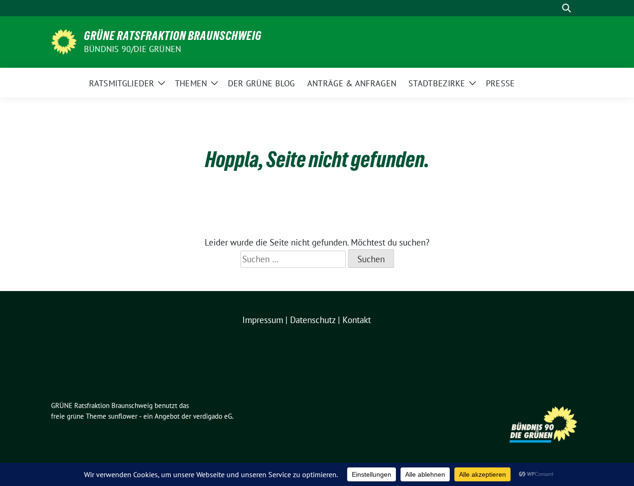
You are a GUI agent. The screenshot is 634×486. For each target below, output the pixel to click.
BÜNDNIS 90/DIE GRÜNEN (132, 49)
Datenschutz (313, 319)
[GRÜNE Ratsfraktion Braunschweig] (64, 40)
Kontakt (357, 319)
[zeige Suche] (566, 8)
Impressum (262, 319)
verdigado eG (212, 416)
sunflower (122, 416)
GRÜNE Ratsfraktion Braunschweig (173, 36)
